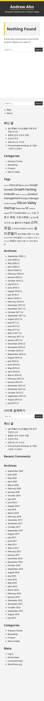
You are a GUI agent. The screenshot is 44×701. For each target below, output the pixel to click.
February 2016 (14, 378)
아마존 (33, 234)
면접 (12, 223)
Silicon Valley (14, 172)
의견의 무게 (13, 138)
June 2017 (12, 326)
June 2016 (12, 364)
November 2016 (15, 347)
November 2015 (15, 389)
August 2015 (13, 399)
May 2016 (12, 368)
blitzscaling (15, 185)
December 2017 (15, 305)
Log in (10, 654)
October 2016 (14, 350)
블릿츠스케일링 (22, 222)
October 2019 (14, 280)
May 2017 (12, 329)
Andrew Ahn (22, 6)
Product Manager (30, 198)
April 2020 (12, 266)
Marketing (12, 165)
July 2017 (12, 322)
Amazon (6, 185)
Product (11, 168)
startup (9, 208)
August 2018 (13, 291)
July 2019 (12, 284)
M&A (17, 194)
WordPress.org (15, 664)
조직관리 (35, 238)
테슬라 (13, 240)
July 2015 (12, 403)
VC (27, 208)
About (9, 113)
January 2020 (14, 277)
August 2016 (13, 357)
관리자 (29, 213)
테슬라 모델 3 (21, 241)
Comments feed (15, 661)
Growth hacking (25, 189)
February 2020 (14, 273)
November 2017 (15, 308)
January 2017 (14, 340)
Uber (23, 208)
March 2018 (13, 298)
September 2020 (15, 256)
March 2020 (13, 270)
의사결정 (17, 237)
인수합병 (28, 238)
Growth (9, 189)
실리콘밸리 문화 (24, 234)
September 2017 (15, 315)
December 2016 (15, 343)
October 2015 (14, 392)
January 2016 (14, 382)
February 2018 (14, 301)
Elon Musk (25, 185)
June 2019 (12, 287)
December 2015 (15, 385)
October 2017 (14, 312)
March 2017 (13, 333)
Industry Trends (15, 161)
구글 (34, 213)
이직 (23, 238)
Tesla (18, 208)
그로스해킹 (22, 217)
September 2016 (15, 354)
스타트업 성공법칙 (19, 228)
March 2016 (13, 375)
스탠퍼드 (30, 228)
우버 (11, 237)
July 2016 (12, 361)
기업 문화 (32, 217)
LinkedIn (9, 194)
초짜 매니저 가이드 (16, 142)
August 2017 (13, 319)
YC (10, 212)
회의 (28, 241)
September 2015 (15, 396)
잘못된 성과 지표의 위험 (18, 135)
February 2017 (14, 336)
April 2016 (12, 371)
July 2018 (12, 294)
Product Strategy (10, 203)
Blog (9, 109)
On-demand (23, 194)
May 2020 (12, 263)
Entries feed (13, 657)
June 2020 (12, 259)
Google (34, 185)
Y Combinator (19, 212)
